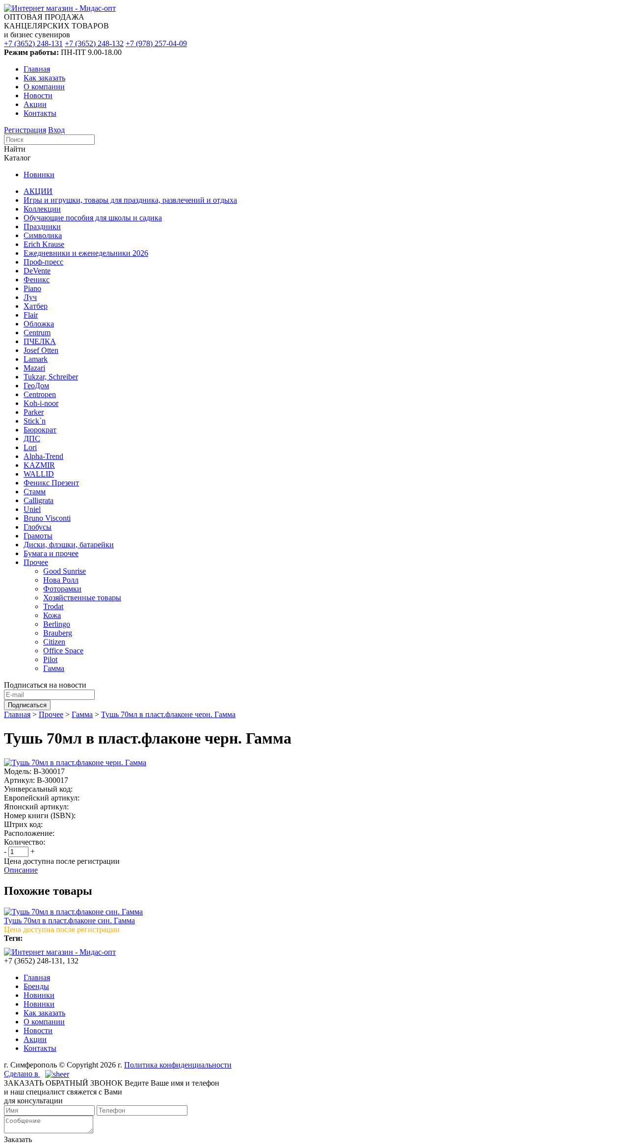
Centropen (40, 394)
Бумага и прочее (51, 553)
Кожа (52, 615)
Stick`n (35, 421)
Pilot (50, 659)
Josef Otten (41, 350)
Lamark (36, 359)
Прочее (36, 562)
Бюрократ (40, 430)
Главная (37, 69)
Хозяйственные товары (82, 597)
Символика (43, 235)
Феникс (37, 279)
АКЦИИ (38, 191)
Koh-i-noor (41, 403)
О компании (44, 86)
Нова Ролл (60, 580)
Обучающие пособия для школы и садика (93, 218)
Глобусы (38, 527)
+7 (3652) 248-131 (33, 43)
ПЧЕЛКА (40, 341)
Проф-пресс (43, 262)
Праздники (42, 226)
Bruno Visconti (47, 518)
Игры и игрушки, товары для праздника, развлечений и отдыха (130, 200)
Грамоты (38, 536)
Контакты (40, 113)
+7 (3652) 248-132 (94, 43)
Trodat (53, 606)
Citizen (54, 642)
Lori (30, 447)
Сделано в (22, 1073)
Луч (30, 297)
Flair (31, 315)
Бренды (36, 986)
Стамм (35, 491)
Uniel (32, 509)
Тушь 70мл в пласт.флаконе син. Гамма (69, 920)
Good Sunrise (64, 571)
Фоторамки (62, 589)
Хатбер (36, 306)
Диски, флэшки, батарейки (69, 544)
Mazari (34, 368)
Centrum (37, 332)
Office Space (63, 650)
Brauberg (57, 633)
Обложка (39, 324)
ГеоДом (36, 385)
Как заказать (44, 78)
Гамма (53, 668)
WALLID (39, 474)
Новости (38, 95)
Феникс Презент (51, 483)
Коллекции (42, 209)
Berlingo (56, 624)
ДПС (32, 438)
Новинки (39, 174)
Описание (21, 870)
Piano (32, 288)
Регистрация (25, 130)
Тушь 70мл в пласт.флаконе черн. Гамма (168, 714)
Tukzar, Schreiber (51, 377)
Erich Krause (44, 244)
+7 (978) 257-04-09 (156, 43)
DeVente (37, 271)
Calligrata (38, 500)
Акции (35, 104)
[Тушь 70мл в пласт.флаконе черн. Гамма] (75, 762)
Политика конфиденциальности (178, 1065)
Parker (34, 412)
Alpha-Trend (43, 456)
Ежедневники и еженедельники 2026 (86, 253)
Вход (56, 130)
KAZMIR (39, 465)
